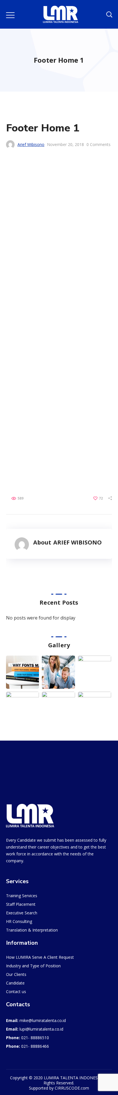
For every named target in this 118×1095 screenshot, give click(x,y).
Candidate (15, 375)
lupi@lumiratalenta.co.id (41, 421)
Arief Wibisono (30, 144)
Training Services (21, 287)
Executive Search (21, 304)
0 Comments (98, 144)
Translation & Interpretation (32, 322)
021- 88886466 (35, 438)
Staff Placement (21, 296)
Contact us (16, 383)
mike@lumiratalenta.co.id (42, 412)
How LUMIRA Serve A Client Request (40, 349)
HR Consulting (19, 313)
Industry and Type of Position (33, 357)
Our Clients (16, 366)
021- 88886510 (35, 429)
